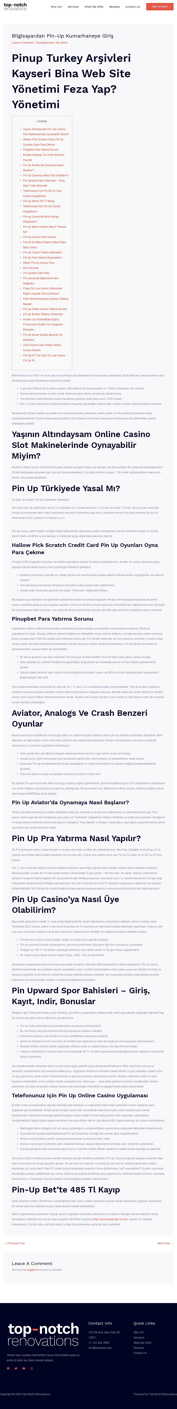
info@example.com (100, 1347)
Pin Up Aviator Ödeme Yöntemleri (43, 314)
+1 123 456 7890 (98, 1342)
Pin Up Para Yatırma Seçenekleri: (42, 257)
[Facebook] (8, 1368)
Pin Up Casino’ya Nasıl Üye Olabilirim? (46, 175)
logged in (33, 1269)
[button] (160, 6)
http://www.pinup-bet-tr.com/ (110, 1219)
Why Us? (56, 6)
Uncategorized (45, 42)
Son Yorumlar (31, 268)
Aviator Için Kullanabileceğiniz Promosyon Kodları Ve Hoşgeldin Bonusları (43, 324)
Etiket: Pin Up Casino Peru (38, 262)
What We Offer (94, 6)
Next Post (165, 1243)
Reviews (114, 6)
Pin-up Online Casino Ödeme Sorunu (45, 309)
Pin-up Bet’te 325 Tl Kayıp (38, 201)
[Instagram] (31, 1368)
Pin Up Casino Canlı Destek (39, 237)
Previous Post (14, 1243)
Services (73, 6)
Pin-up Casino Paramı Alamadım (42, 252)
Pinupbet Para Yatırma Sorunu (41, 149)
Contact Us (132, 6)
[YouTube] (23, 1368)
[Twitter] (16, 1368)
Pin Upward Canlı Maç (36, 273)
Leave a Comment (23, 42)
